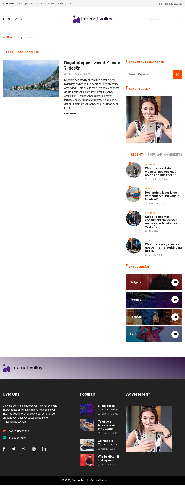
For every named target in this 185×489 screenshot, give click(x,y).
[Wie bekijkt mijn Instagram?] (87, 460)
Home (10, 37)
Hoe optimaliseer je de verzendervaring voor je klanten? (48, 3)
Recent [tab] (137, 154)
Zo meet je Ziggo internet (108, 442)
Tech (148, 240)
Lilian (69, 74)
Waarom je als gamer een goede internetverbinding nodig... (163, 247)
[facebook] (3, 19)
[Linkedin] (22, 19)
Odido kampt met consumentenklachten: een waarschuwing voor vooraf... (162, 221)
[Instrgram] (16, 19)
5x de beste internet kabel (108, 407)
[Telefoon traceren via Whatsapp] (87, 425)
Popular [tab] (155, 154)
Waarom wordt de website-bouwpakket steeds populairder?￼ (161, 171)
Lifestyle (150, 189)
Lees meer (70, 113)
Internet (150, 164)
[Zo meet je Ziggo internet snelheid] (87, 445)
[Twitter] (9, 19)
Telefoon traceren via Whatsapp (107, 424)
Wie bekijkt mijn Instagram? (109, 458)
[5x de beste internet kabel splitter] (87, 409)
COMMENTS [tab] (173, 154)
